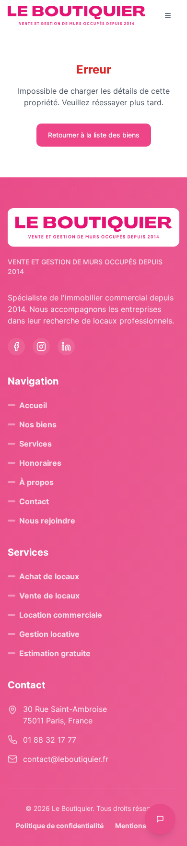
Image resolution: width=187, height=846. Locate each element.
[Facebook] (16, 346)
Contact (34, 501)
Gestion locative (49, 634)
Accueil (33, 405)
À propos (36, 482)
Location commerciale (60, 615)
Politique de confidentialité (60, 825)
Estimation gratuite (55, 653)
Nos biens (38, 424)
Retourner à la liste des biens (94, 135)
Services (35, 443)
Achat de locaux (49, 576)
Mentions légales (143, 825)
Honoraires (40, 463)
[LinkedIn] (66, 346)
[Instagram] (41, 346)
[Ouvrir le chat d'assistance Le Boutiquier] (160, 819)
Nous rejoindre (47, 520)
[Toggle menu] (167, 15)
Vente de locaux (49, 595)
